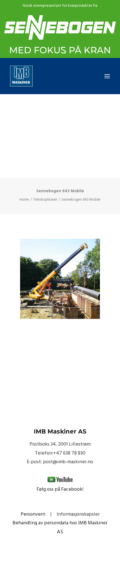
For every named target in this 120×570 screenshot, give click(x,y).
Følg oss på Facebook (59, 489)
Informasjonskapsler (78, 514)
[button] (107, 76)
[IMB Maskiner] (60, 76)
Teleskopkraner (45, 200)
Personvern (33, 514)
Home (24, 200)
